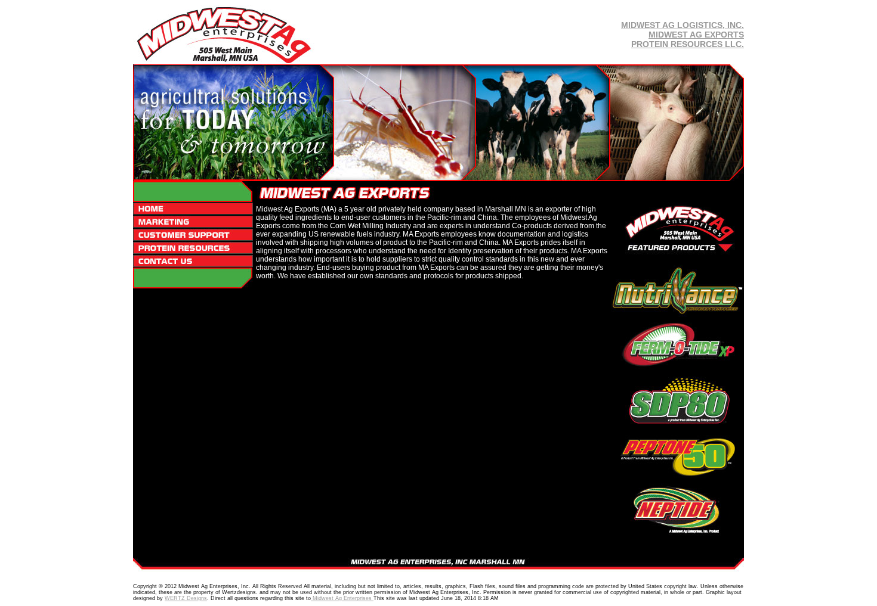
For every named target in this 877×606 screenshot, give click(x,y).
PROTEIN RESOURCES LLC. (687, 44)
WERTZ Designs (186, 598)
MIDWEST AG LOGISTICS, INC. (682, 25)
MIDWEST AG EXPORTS (696, 34)
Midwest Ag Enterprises (342, 598)
